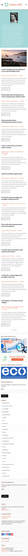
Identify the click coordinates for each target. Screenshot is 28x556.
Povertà (4, 458)
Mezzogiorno (5, 449)
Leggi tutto (6, 88)
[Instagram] (7, 534)
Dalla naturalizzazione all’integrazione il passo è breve (11, 121)
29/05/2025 (22, 101)
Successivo (14, 329)
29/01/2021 (20, 230)
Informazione (5, 435)
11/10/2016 (5, 309)
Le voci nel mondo (5, 541)
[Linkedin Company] (10, 534)
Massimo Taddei (21, 203)
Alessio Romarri (13, 75)
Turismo (4, 473)
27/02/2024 (22, 126)
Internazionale (6, 441)
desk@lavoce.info (5, 509)
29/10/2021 (22, 178)
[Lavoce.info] (14, 4)
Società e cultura (6, 467)
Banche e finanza (6, 403)
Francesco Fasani (5, 75)
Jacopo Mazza (13, 230)
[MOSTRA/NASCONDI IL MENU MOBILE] (2, 4)
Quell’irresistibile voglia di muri (11, 174)
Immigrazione (5, 429)
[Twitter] (5, 534)
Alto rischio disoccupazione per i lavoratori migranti (12, 225)
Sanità (4, 461)
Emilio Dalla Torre (5, 551)
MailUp (3, 548)
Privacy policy (4, 518)
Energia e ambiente (6, 414)
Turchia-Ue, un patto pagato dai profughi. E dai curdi (11, 276)
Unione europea (6, 476)
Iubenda (3, 549)
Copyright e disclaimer (6, 516)
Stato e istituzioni (6, 470)
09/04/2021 (5, 205)
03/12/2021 (5, 154)
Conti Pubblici (5, 408)
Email (2, 389)
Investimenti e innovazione (8, 443)
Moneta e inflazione (7, 452)
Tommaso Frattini (14, 101)
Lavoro (4, 446)
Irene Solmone (4, 153)
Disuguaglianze (6, 411)
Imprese (4, 432)
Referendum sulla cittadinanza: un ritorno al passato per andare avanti (13, 96)
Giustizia (4, 426)
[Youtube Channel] (12, 534)
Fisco (4, 420)
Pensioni (4, 455)
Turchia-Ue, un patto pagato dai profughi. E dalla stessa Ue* (11, 198)
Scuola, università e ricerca (8, 464)
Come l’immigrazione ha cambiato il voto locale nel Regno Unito (13, 70)
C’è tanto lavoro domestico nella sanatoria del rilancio (12, 251)
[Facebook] (3, 534)
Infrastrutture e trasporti (8, 438)
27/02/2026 (21, 75)
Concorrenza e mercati (7, 405)
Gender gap (5, 423)
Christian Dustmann (6, 306)
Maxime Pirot (21, 151)
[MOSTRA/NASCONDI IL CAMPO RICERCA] (26, 4)
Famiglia (4, 417)
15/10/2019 (22, 281)
